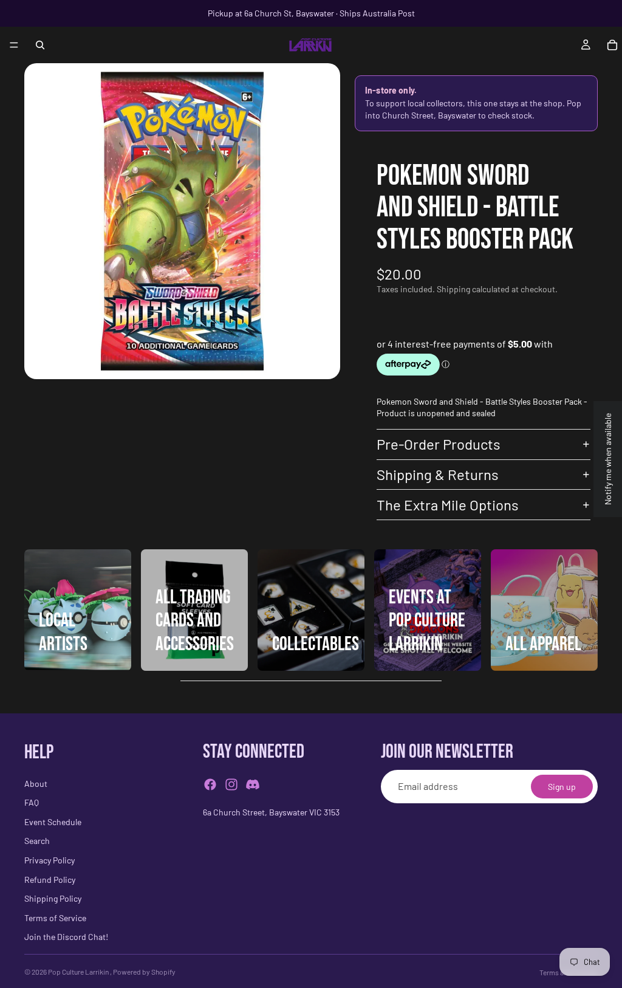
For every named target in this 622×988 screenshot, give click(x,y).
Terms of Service (55, 918)
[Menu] (14, 45)
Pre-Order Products (439, 444)
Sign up (562, 786)
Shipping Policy (52, 898)
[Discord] (252, 784)
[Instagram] (231, 784)
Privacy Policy (49, 860)
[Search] (40, 45)
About (35, 783)
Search (37, 841)
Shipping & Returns (438, 474)
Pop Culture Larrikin (79, 971)
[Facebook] (210, 784)
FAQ (31, 802)
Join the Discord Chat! (66, 937)
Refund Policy (49, 879)
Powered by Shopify (144, 971)
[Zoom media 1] (182, 221)
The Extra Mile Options (448, 504)
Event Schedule (52, 822)
